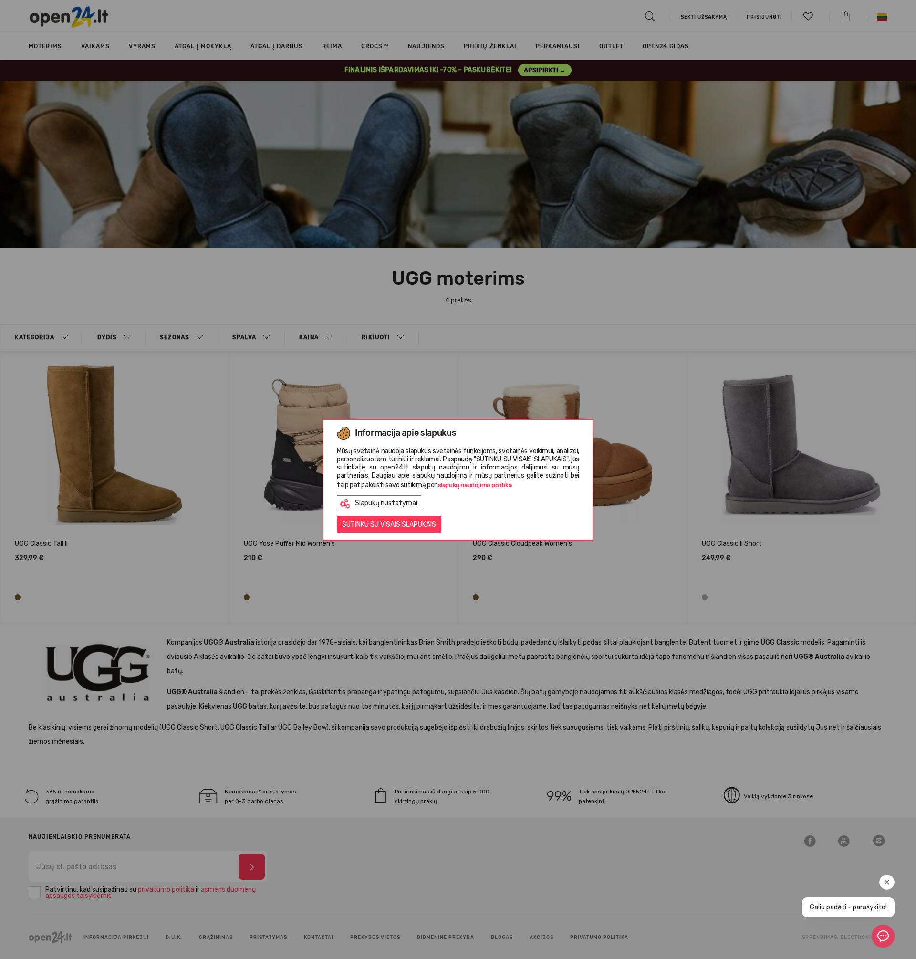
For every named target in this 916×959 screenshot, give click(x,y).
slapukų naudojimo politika (475, 485)
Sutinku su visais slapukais (389, 525)
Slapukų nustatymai (386, 503)
